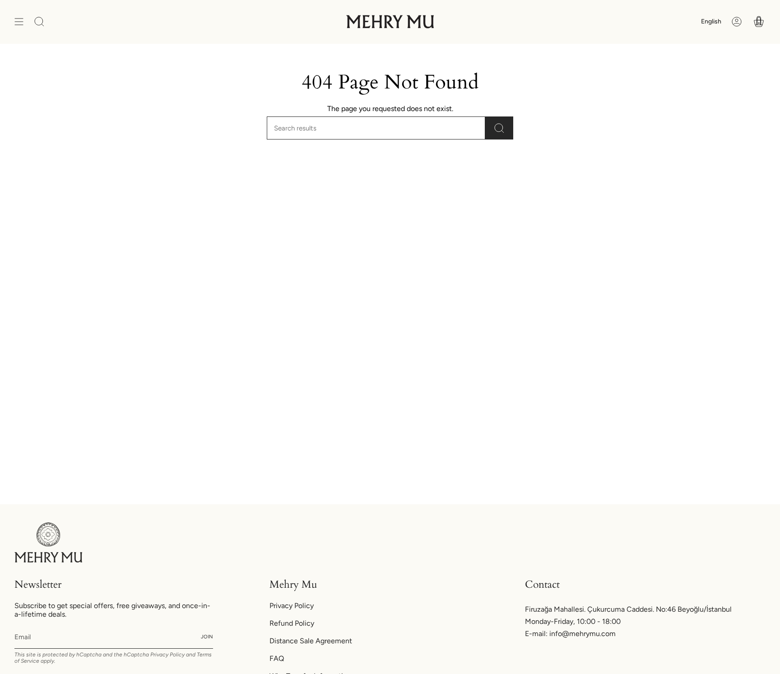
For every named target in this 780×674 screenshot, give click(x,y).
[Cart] (759, 22)
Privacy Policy (167, 654)
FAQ (276, 658)
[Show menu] (19, 22)
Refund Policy (291, 623)
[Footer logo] (48, 542)
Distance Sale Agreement (310, 641)
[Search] (499, 127)
